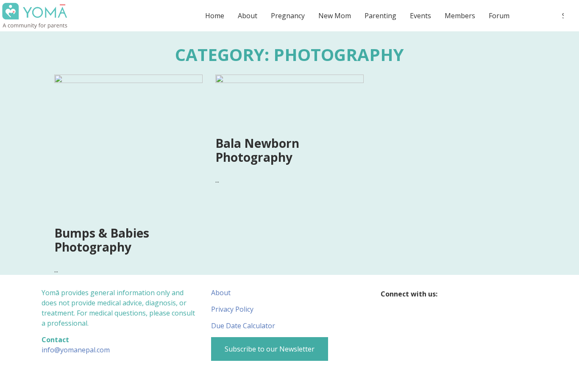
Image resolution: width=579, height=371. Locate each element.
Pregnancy (288, 15)
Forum (499, 15)
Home (214, 15)
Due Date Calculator (243, 325)
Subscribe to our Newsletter (270, 349)
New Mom (334, 15)
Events (420, 15)
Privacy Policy (232, 309)
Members (460, 15)
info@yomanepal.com (76, 349)
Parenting (380, 15)
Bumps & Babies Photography (101, 240)
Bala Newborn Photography (257, 150)
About (247, 15)
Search (563, 15)
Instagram (465, 294)
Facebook (449, 294)
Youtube (482, 294)
